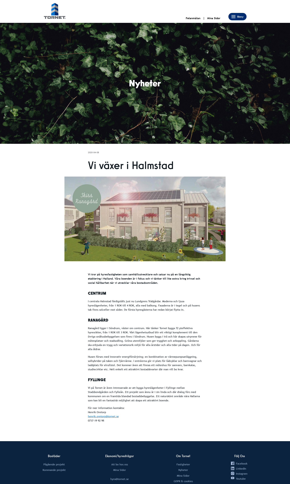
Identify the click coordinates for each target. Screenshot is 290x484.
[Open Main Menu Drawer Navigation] (237, 16)
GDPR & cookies (183, 481)
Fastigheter (183, 464)
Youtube (241, 478)
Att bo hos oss (119, 464)
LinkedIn (241, 468)
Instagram (241, 473)
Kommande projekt (54, 469)
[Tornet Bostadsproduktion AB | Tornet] (54, 11)
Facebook (241, 463)
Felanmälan (193, 18)
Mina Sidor (213, 18)
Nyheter (183, 469)
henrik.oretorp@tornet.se (103, 416)
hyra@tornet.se (119, 478)
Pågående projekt (54, 464)
